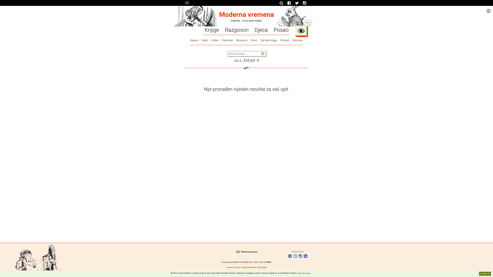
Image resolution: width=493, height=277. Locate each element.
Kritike (214, 40)
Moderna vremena (246, 14)
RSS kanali (261, 267)
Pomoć (238, 267)
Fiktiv (269, 262)
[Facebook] (289, 3)
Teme (253, 40)
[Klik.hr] (305, 256)
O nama (230, 267)
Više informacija (304, 273)
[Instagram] (304, 3)
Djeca (261, 30)
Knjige (212, 30)
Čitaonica (297, 40)
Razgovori (237, 30)
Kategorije (301, 31)
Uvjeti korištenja (249, 267)
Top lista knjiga (268, 40)
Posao (281, 30)
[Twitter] (297, 3)
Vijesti (205, 40)
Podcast (284, 40)
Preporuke (227, 40)
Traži (262, 54)
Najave (194, 40)
